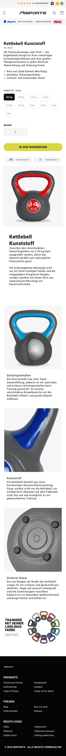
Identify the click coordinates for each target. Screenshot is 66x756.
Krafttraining (10, 687)
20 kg (21, 97)
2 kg (8, 113)
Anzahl (8, 125)
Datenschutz (10, 735)
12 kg (9, 105)
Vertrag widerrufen (44, 735)
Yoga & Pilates (11, 691)
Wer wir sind (40, 707)
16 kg (33, 97)
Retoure (38, 711)
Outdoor (38, 687)
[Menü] (4, 13)
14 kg (45, 97)
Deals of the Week (44, 691)
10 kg (21, 105)
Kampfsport (40, 682)
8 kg (32, 105)
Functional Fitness (13, 682)
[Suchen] (54, 13)
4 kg (53, 105)
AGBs (6, 726)
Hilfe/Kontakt (10, 711)
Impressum (40, 726)
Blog (5, 707)
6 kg (43, 105)
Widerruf (8, 731)
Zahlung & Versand (44, 731)
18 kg (9, 97)
